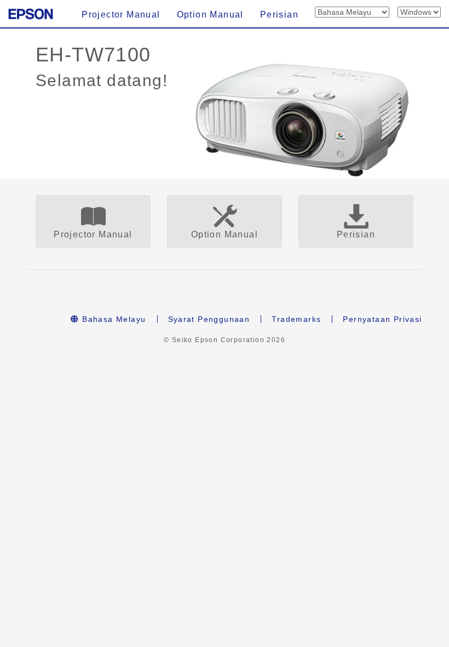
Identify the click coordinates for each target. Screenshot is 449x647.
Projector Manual (121, 14)
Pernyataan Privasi (382, 319)
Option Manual (210, 14)
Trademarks (296, 319)
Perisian (279, 14)
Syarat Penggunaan (209, 319)
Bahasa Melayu (112, 319)
